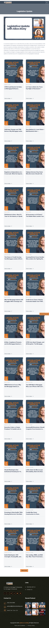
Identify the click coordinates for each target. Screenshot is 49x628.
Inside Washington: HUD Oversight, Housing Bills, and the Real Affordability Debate (12, 556)
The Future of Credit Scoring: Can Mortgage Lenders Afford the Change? (13, 258)
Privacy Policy (31, 625)
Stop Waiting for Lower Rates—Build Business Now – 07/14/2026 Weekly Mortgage (35, 131)
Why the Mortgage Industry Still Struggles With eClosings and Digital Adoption (13, 301)
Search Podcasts (44, 313)
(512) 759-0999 (11, 602)
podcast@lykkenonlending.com (15, 606)
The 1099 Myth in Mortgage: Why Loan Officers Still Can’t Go (34, 386)
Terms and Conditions (19, 625)
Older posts (24, 570)
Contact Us (29, 589)
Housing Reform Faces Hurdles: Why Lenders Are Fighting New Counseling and (35, 258)
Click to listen (7, 98)
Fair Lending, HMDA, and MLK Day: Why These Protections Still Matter (34, 556)
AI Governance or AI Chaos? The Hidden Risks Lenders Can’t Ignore (35, 216)
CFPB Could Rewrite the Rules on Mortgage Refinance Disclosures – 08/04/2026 (13, 88)
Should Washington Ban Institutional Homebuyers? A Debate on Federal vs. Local (12, 471)
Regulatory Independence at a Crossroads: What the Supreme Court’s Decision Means (13, 173)
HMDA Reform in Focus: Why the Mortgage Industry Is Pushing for (12, 386)
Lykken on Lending (24, 622)
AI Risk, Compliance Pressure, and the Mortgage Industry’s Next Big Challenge (13, 343)
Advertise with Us (30, 587)
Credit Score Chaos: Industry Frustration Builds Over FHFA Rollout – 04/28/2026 (34, 301)
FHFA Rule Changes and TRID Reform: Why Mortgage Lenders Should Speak (13, 131)
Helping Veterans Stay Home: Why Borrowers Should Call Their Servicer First (34, 173)
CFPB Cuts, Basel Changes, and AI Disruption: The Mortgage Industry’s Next (35, 343)
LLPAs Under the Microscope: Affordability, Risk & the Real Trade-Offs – (34, 471)
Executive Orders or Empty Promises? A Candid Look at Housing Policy (12, 429)
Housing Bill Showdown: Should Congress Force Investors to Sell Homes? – (35, 429)
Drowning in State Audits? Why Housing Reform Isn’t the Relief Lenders (13, 514)
